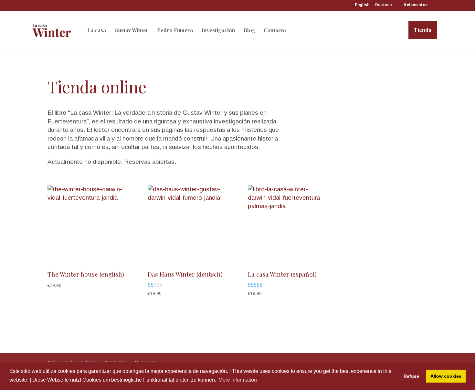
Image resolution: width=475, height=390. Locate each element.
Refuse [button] (411, 376)
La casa (96, 30)
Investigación (218, 30)
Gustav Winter (131, 30)
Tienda (422, 29)
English (362, 5)
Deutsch (383, 5)
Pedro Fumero (175, 30)
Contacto (275, 30)
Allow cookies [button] (445, 376)
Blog (249, 30)
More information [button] (237, 380)
